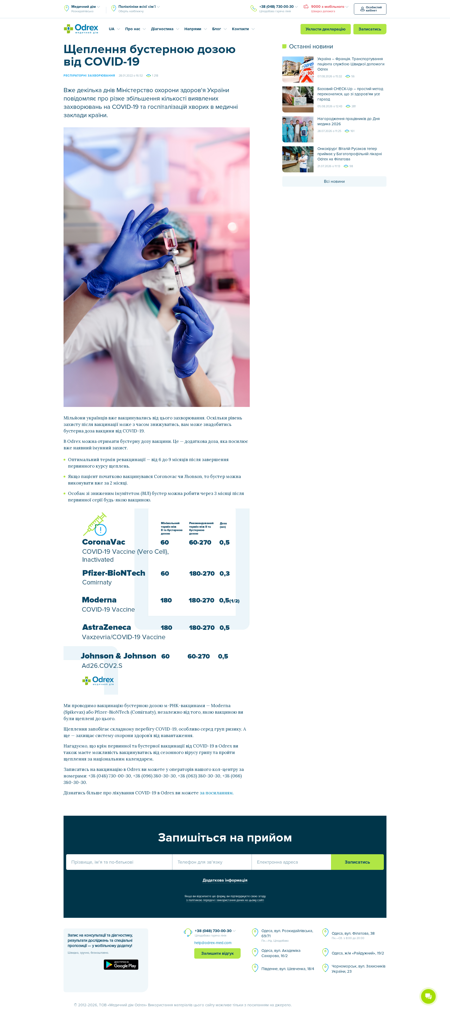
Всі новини (334, 181)
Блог (216, 29)
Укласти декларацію (326, 29)
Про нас (132, 29)
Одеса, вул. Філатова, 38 (353, 935)
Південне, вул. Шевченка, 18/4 (287, 968)
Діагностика (162, 29)
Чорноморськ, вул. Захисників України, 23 (358, 969)
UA (111, 29)
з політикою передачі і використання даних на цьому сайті (225, 900)
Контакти (240, 29)
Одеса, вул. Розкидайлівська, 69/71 (287, 935)
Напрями (192, 29)
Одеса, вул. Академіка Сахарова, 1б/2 (281, 953)
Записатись (370, 29)
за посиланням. (217, 793)
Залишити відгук (217, 953)
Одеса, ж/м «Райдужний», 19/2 (358, 953)
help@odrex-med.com (213, 942)
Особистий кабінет (374, 8)
